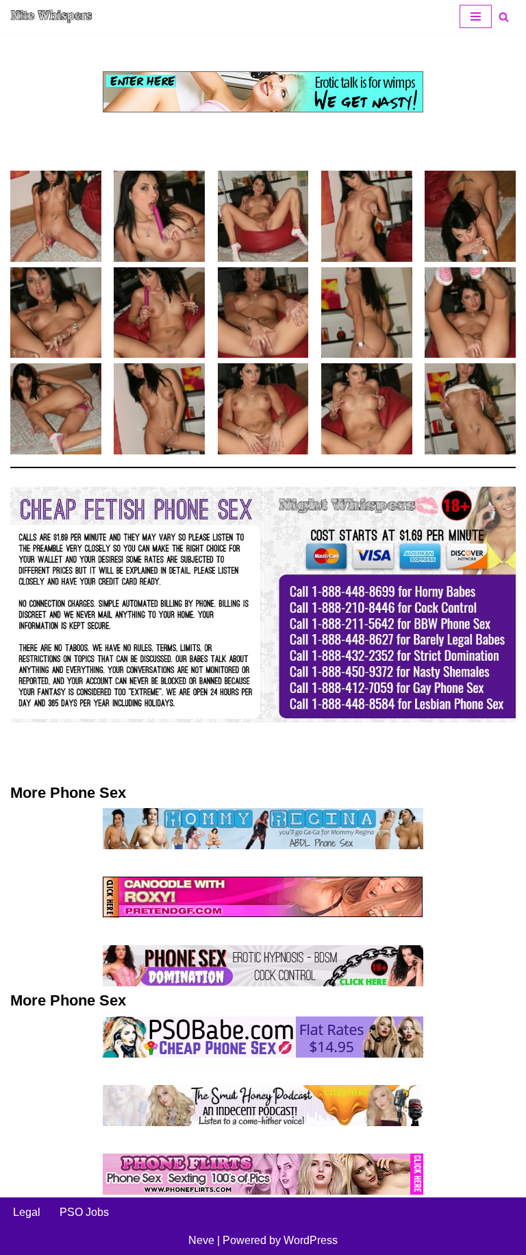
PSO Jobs (84, 1212)
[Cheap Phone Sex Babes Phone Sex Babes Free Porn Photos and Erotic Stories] (51, 16)
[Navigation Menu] (476, 16)
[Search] (504, 17)
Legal (26, 1212)
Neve (201, 1240)
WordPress (311, 1240)
